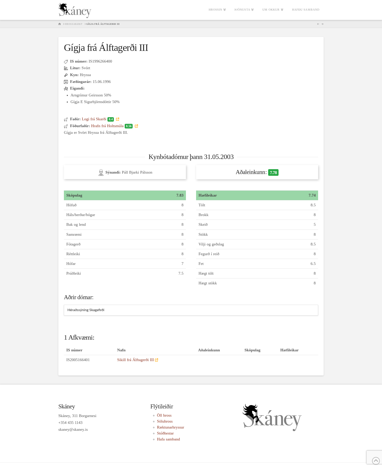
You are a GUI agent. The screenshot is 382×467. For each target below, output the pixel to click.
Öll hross (164, 415)
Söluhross (165, 421)
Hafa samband (168, 439)
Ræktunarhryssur (170, 427)
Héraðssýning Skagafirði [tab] (85, 310)
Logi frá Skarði (97, 119)
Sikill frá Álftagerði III (135, 360)
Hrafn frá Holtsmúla (111, 126)
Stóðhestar (165, 433)
